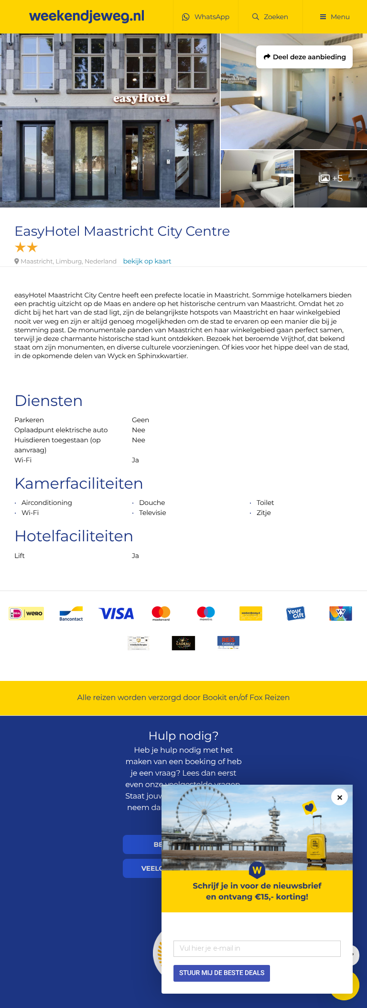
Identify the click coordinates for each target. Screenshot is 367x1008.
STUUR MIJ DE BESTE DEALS (221, 973)
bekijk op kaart (147, 261)
